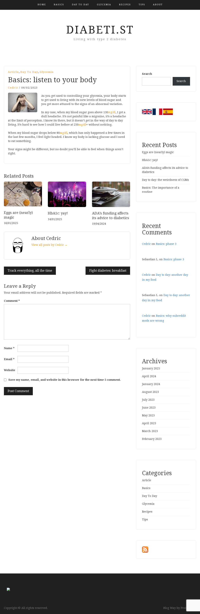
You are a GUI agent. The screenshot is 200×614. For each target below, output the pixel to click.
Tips (142, 4)
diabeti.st (100, 30)
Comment (12, 300)
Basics (59, 4)
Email (9, 359)
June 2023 (148, 407)
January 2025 (151, 368)
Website (9, 370)
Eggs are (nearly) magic (158, 152)
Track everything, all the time (30, 270)
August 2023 (150, 391)
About (158, 4)
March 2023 (150, 431)
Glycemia (104, 4)
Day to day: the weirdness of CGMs (165, 179)
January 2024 (151, 384)
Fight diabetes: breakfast (107, 270)
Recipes (125, 4)
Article (13, 72)
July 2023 (148, 399)
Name (9, 348)
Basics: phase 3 (166, 243)
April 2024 (149, 376)
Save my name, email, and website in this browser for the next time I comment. (64, 379)
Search (147, 73)
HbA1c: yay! (58, 213)
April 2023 (149, 423)
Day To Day (80, 4)
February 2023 (152, 438)
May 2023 (148, 415)
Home (42, 4)
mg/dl (112, 112)
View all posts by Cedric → (49, 244)
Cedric (13, 87)
